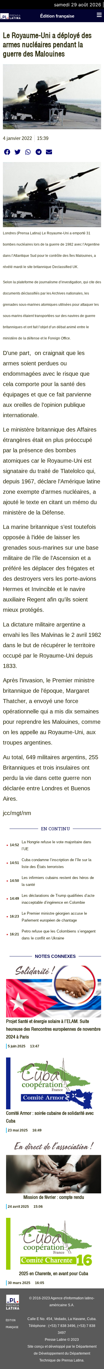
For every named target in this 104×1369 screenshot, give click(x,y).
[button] (7, 152)
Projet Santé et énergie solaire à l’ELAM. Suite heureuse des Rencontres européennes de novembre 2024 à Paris (53, 1029)
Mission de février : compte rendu (53, 1197)
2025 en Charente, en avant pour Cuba (53, 1273)
